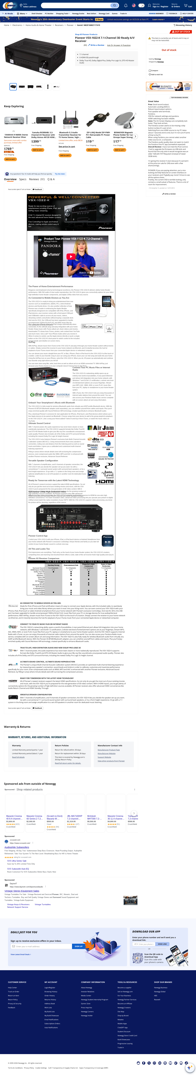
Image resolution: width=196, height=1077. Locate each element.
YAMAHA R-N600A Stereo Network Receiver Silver (16, 136)
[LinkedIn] (160, 1063)
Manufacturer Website (106, 753)
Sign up (79, 946)
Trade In (121, 1047)
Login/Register (50, 987)
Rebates (121, 1019)
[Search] (114, 5)
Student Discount (124, 1031)
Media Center (86, 995)
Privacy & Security (14, 1003)
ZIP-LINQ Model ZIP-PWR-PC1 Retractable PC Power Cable (98, 134)
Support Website (104, 757)
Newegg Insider (87, 1015)
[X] (149, 1063)
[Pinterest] (165, 1063)
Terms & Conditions (15, 1068)
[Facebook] (143, 1063)
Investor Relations (87, 991)
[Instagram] (154, 1063)
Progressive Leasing (125, 1043)
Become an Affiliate (125, 1003)
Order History (50, 995)
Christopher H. (154, 188)
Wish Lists (48, 1007)
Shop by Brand (123, 1015)
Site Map (121, 1011)
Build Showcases (124, 1039)
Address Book (50, 1003)
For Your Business (124, 995)
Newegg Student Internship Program (94, 999)
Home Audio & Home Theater (39, 25)
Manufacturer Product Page (109, 750)
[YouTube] (170, 1063)
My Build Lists (50, 1011)
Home (6, 25)
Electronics (17, 25)
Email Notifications (51, 1019)
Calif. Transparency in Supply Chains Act (63, 1068)
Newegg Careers (87, 1011)
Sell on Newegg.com (125, 991)
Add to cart (10, 159)
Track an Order (13, 991)
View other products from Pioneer (111, 761)
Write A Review (170, 194)
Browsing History (51, 991)
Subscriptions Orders (52, 1023)
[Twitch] (176, 1063)
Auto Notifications (51, 1027)
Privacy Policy (29, 1068)
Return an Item (13, 995)
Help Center (12, 987)
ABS (155, 995)
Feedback (38, 189)
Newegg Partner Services (127, 999)
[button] (28, 5)
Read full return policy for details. (68, 763)
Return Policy (13, 999)
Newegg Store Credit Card (127, 1035)
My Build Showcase (52, 1015)
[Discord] (181, 1063)
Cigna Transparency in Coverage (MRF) (93, 1068)
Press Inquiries (86, 1007)
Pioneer (70, 25)
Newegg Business (160, 987)
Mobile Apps (122, 1023)
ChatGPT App (122, 1027)
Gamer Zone (85, 1003)
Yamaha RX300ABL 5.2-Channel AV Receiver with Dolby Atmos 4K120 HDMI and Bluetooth (43, 134)
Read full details (18, 757)
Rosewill (157, 999)
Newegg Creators (124, 1007)
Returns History (50, 999)
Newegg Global (159, 991)
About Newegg (86, 987)
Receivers (59, 25)
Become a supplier (124, 987)
